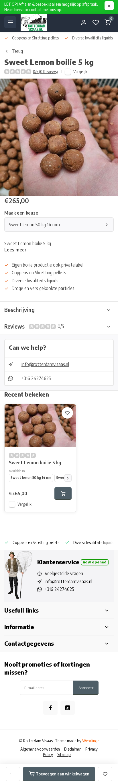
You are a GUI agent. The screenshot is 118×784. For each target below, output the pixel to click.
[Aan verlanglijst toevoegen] (67, 413)
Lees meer (15, 250)
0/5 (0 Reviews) (45, 71)
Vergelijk (80, 71)
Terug (17, 51)
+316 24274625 (36, 378)
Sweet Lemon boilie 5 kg (35, 462)
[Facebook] (50, 708)
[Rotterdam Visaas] (34, 22)
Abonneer (85, 687)
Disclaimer (72, 749)
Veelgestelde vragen (64, 573)
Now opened (95, 562)
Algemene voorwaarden (40, 749)
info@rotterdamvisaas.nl (45, 364)
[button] (68, 478)
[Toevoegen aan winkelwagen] (63, 493)
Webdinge (90, 740)
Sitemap (64, 754)
